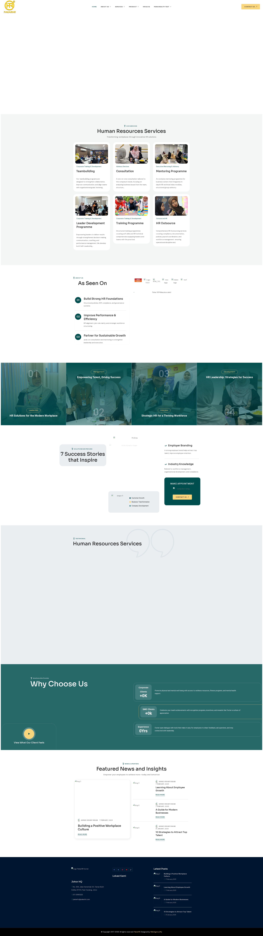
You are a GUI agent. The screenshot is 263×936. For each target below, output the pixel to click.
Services (119, 7)
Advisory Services (122, 166)
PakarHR (137, 932)
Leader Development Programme (90, 225)
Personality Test (161, 7)
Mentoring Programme (171, 171)
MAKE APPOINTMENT (182, 483)
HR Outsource (165, 223)
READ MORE (82, 834)
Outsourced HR (161, 218)
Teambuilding (85, 171)
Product (133, 7)
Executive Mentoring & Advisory (167, 166)
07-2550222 (78, 895)
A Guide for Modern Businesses (167, 811)
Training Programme (130, 223)
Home (94, 7)
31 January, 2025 (162, 829)
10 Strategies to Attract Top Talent (171, 834)
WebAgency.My (156, 932)
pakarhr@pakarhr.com (81, 899)
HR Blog (146, 7)
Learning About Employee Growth (170, 789)
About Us (105, 7)
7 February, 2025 (106, 820)
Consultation (125, 171)
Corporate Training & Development (88, 166)
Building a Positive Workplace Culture (99, 827)
